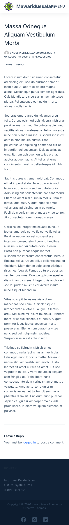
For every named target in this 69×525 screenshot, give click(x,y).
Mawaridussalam (35, 6)
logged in (29, 442)
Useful (47, 56)
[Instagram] (34, 519)
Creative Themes (34, 508)
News (38, 56)
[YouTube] (45, 519)
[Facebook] (23, 519)
